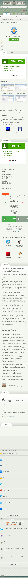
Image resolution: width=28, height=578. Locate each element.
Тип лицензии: (5, 180)
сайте (17, 231)
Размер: (4, 178)
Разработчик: (5, 183)
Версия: (4, 176)
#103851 (13, 404)
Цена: (3, 182)
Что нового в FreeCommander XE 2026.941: (6, 188)
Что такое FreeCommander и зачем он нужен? (12, 117)
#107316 (13, 416)
